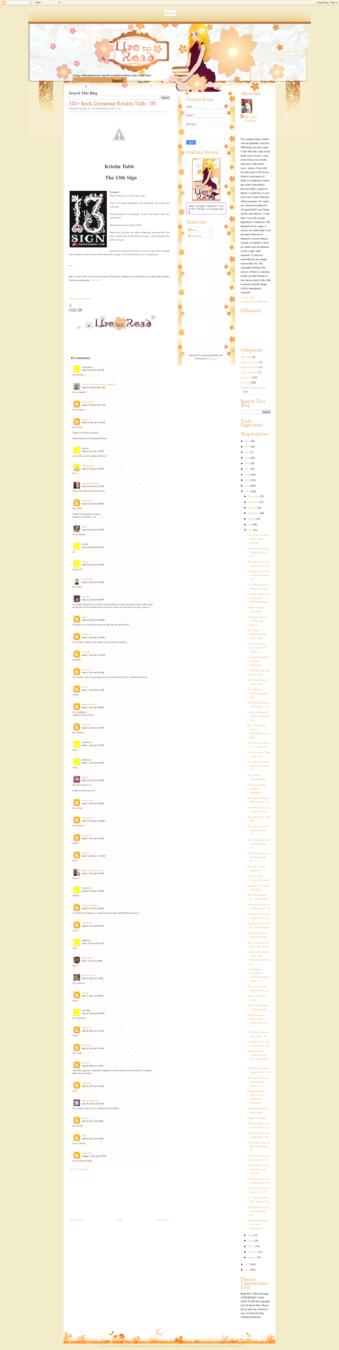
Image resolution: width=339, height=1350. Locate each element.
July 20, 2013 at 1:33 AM (93, 1030)
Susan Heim (87, 579)
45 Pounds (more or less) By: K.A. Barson (257, 620)
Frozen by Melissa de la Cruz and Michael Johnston (258, 597)
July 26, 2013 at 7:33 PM (92, 1065)
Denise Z (86, 1062)
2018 (247, 463)
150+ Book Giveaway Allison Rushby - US (258, 843)
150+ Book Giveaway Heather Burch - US (258, 857)
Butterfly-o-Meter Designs (158, 1346)
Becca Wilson (88, 401)
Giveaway (246, 377)
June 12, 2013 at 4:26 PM (93, 803)
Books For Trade (249, 362)
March (251, 1246)
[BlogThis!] (74, 310)
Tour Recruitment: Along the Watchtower (256, 788)
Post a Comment (79, 1169)
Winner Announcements (253, 387)
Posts (194, 229)
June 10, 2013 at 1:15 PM (93, 451)
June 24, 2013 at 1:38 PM (93, 890)
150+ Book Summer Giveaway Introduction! (257, 1224)
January (252, 1257)
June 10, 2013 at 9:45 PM (93, 599)
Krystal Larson (251, 119)
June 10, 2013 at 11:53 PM (93, 637)
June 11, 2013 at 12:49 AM (93, 654)
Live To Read (122, 67)
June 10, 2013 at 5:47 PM (93, 529)
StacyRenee (87, 922)
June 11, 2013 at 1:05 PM (93, 707)
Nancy (85, 686)
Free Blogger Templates (195, 1346)
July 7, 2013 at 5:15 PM (92, 960)
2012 (247, 1264)
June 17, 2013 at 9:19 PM (93, 873)
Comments (196, 235)
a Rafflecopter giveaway (80, 298)
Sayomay (86, 596)
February (253, 1252)
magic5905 (87, 1153)
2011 (247, 1269)
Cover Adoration (249, 372)
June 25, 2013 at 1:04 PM (93, 908)
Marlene (86, 852)
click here (95, 280)
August (252, 518)
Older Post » (163, 1220)
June (250, 530)
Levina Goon (87, 800)
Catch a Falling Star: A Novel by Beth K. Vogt (259, 716)
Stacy (84, 1135)
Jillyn (84, 526)
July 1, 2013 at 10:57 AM (93, 943)
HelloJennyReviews (90, 1100)
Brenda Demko (88, 975)
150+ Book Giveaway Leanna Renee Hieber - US (258, 1081)
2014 (247, 485)
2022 (247, 446)
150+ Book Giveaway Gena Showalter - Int (258, 1211)
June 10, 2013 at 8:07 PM (93, 547)
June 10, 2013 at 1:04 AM (93, 369)
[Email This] (70, 310)
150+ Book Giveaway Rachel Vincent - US (258, 830)
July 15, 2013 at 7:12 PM (92, 978)
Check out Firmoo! (257, 1118)
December (254, 496)
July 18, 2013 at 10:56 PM (93, 1013)
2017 (247, 469)
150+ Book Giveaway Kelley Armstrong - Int (258, 765)
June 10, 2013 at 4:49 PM (93, 503)
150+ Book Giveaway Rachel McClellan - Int (259, 1146)
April (251, 1240)
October (252, 507)
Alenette (85, 561)
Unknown (86, 419)
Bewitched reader (90, 905)
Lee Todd (86, 651)
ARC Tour (246, 357)
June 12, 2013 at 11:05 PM (93, 820)
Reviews (245, 382)
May (250, 1235)
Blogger (212, 358)
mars (84, 616)
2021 (247, 452)
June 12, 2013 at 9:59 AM (93, 780)
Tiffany (85, 777)
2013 (247, 491)
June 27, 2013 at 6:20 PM (93, 925)
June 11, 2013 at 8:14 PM (93, 762)
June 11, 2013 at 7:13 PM (93, 745)
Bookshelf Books (249, 367)
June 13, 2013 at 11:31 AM (93, 855)
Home (170, 13)
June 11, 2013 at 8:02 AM (93, 672)
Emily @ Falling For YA (92, 870)
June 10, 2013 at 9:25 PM (93, 564)
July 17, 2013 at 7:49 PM (92, 995)
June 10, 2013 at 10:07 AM (93, 387)
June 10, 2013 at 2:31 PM (93, 486)
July (250, 524)
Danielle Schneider (90, 483)
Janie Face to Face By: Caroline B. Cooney (257, 647)
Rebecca (85, 1118)
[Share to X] (77, 310)
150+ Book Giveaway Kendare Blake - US (258, 552)
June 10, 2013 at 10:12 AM (93, 404)
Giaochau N (87, 817)
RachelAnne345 (89, 704)
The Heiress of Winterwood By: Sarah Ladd (257, 634)
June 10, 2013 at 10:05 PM (93, 619)
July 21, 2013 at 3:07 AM (93, 1048)
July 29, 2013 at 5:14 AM (93, 1086)
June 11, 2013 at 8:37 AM (93, 689)
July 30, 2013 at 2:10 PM (92, 1121)
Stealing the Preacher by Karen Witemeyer (258, 661)
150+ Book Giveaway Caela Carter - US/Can (258, 538)
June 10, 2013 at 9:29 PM (93, 582)
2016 (247, 474)
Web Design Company (215, 1346)
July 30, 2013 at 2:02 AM (93, 1103)
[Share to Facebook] (80, 310)
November (253, 502)
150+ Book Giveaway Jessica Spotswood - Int (258, 575)
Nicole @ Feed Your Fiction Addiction (98, 384)
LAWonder (86, 1083)
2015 (247, 480)
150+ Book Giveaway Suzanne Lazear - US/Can (258, 1169)
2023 (247, 441)
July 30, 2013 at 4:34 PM (92, 1138)
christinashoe (88, 465)
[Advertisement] (95, 1193)
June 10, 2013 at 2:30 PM (93, 468)
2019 (247, 457)
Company (235, 1346)
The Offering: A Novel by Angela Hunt (257, 693)
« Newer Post (76, 1220)
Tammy (85, 992)
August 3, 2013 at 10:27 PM (94, 1156)
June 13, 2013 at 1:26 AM (93, 838)
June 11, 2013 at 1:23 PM (93, 727)
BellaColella (87, 957)
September (254, 513)
